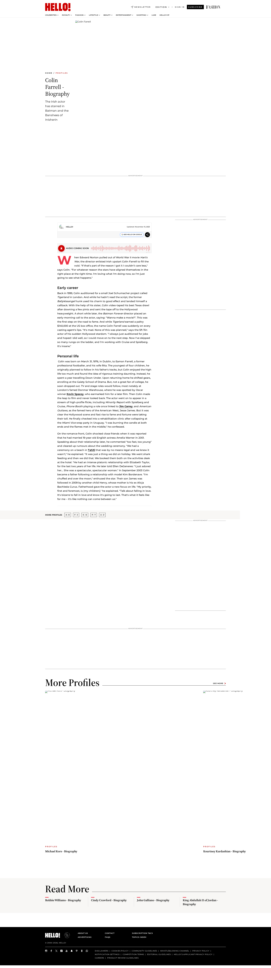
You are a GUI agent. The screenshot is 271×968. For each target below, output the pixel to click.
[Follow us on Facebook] (51, 951)
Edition (161, 7)
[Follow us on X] (56, 951)
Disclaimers (101, 951)
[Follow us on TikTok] (61, 951)
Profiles (62, 73)
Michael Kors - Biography (61, 851)
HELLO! (69, 227)
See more (218, 683)
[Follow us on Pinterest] (77, 951)
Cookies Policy (120, 951)
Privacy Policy (200, 951)
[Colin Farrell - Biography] (213, 7)
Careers (99, 958)
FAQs (107, 937)
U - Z (102, 515)
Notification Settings (107, 954)
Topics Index (139, 937)
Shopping (141, 15)
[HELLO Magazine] (58, 7)
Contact (109, 933)
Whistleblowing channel (174, 951)
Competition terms (133, 954)
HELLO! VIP (164, 15)
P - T (94, 515)
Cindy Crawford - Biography (109, 900)
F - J (76, 515)
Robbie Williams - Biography (63, 900)
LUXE (154, 15)
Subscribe (195, 7)
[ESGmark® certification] (65, 935)
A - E (68, 515)
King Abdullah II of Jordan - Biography (200, 902)
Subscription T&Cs (141, 933)
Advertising (85, 937)
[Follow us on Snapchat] (72, 951)
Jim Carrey (126, 406)
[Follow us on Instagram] (46, 951)
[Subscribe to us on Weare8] (82, 951)
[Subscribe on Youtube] (66, 951)
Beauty (107, 15)
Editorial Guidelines (159, 954)
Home (48, 73)
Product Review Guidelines (123, 958)
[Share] (147, 235)
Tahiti (91, 450)
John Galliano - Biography (153, 900)
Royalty (66, 15)
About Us (83, 933)
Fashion (79, 15)
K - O (85, 515)
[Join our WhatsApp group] (87, 951)
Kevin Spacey (75, 394)
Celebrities (51, 15)
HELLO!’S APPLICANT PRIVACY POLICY (193, 954)
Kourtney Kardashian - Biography (224, 851)
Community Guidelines (144, 951)
